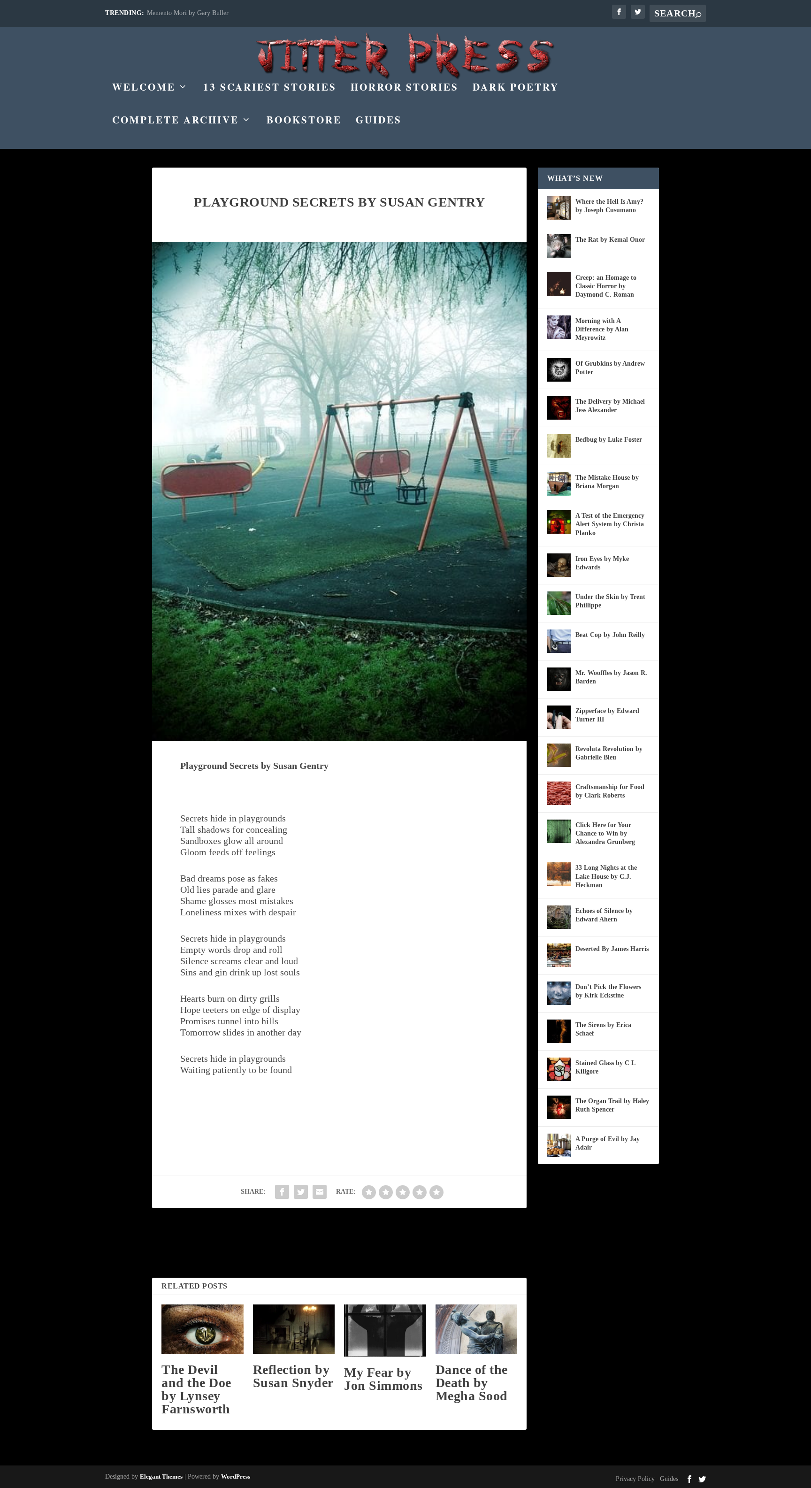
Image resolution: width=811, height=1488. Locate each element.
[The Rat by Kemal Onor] (559, 246)
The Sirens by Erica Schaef (603, 1029)
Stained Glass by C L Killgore (605, 1067)
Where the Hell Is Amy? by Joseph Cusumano (609, 206)
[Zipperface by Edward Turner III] (559, 717)
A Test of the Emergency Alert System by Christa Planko (609, 524)
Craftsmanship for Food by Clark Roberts (609, 791)
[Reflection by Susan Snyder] (294, 1329)
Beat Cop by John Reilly (610, 634)
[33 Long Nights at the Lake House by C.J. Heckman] (559, 874)
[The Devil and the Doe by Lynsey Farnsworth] (202, 1329)
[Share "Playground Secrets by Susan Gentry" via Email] (319, 1191)
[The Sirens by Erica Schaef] (559, 1031)
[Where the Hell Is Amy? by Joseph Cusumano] (559, 208)
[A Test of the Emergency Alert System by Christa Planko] (559, 522)
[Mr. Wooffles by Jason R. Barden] (559, 679)
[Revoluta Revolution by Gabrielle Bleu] (559, 755)
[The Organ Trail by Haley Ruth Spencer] (559, 1107)
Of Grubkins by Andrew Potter (610, 368)
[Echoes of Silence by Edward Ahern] (559, 917)
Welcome (144, 88)
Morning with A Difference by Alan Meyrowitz (601, 329)
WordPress (235, 1476)
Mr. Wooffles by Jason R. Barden (611, 677)
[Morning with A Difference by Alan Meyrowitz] (559, 327)
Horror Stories (405, 88)
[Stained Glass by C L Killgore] (559, 1069)
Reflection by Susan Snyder (293, 1376)
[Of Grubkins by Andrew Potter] (559, 370)
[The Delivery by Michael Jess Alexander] (559, 408)
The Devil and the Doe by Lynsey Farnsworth (196, 1389)
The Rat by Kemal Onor (610, 239)
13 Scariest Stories (270, 88)
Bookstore (304, 121)
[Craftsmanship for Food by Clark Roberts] (559, 793)
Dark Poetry (516, 88)
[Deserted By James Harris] (559, 955)
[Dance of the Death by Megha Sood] (477, 1329)
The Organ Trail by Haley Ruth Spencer (612, 1105)
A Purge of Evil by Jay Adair (607, 1143)
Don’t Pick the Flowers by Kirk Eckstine (608, 991)
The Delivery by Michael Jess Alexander (610, 406)
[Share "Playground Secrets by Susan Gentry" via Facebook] (282, 1191)
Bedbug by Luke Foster (608, 439)
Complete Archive (175, 121)
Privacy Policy (635, 1478)
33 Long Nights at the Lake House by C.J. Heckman (606, 876)
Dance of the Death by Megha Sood (472, 1382)
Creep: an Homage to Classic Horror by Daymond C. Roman (605, 286)
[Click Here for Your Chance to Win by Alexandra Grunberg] (559, 831)
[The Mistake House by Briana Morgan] (559, 484)
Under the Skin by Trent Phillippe (610, 601)
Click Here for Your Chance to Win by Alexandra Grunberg (605, 833)
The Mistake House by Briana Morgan (607, 482)
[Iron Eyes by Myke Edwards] (559, 565)
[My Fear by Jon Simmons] (385, 1330)
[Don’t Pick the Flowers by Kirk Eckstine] (559, 993)
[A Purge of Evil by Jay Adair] (559, 1145)
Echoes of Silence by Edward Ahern (604, 915)
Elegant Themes (161, 1476)
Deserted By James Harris (612, 948)
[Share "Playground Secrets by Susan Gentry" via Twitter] (300, 1191)
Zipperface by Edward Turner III (607, 715)
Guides (379, 121)
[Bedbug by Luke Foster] (559, 446)
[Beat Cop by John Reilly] (559, 641)
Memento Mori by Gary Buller (188, 12)
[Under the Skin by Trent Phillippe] (559, 603)
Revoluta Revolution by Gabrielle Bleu (609, 753)
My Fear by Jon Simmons (383, 1379)
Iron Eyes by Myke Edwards (602, 563)
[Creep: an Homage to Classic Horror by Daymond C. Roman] (559, 284)
